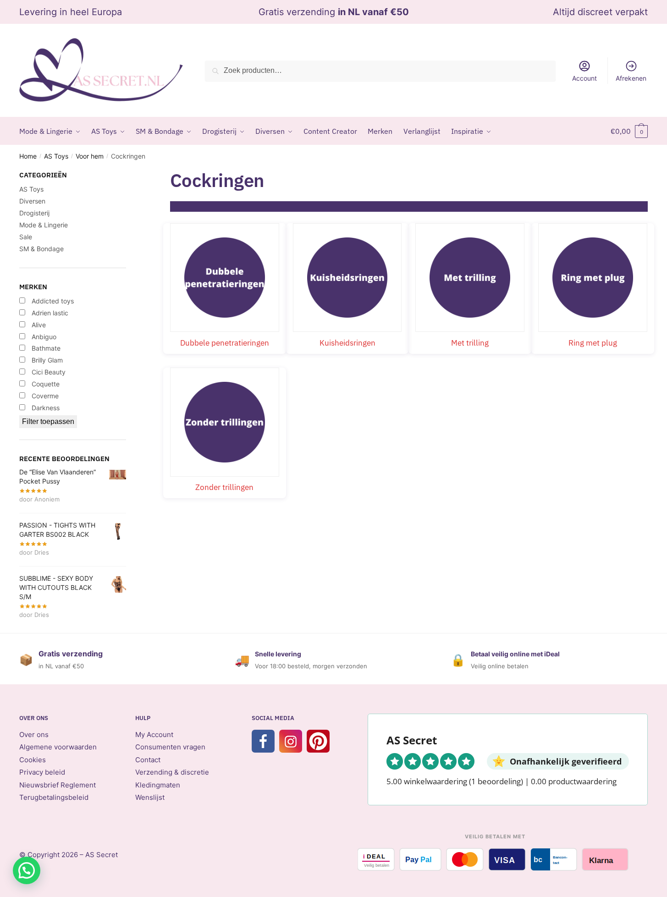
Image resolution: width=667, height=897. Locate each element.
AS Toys (56, 156)
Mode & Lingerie (43, 225)
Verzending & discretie (172, 772)
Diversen (32, 201)
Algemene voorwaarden (58, 747)
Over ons (34, 734)
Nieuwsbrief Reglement (57, 785)
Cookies (32, 759)
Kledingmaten (157, 785)
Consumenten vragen (170, 747)
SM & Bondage (41, 249)
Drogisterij (34, 213)
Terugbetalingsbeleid (53, 797)
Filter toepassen (48, 421)
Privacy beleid (42, 772)
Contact (147, 759)
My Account (154, 734)
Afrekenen (631, 78)
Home (28, 156)
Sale (25, 237)
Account (584, 78)
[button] (26, 870)
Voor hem (90, 156)
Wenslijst (150, 797)
